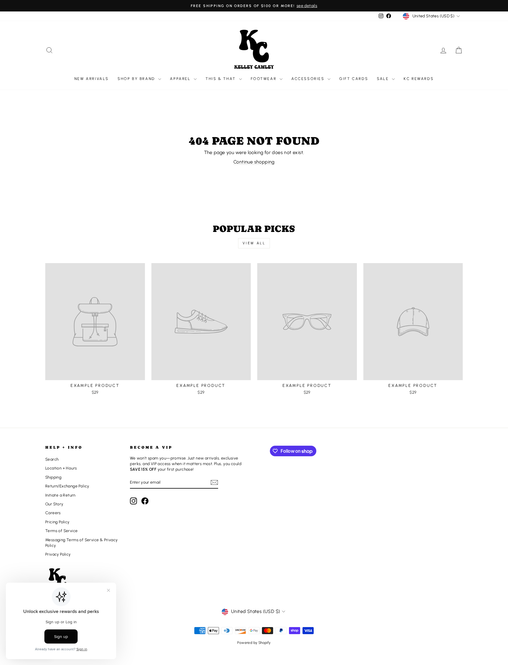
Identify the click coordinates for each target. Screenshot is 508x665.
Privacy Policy (58, 554)
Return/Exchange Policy (67, 486)
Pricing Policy (57, 521)
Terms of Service (61, 530)
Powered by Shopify (253, 643)
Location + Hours (61, 468)
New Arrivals (91, 78)
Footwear (264, 78)
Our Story (54, 504)
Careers (53, 512)
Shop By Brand (137, 78)
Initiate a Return (60, 495)
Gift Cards (353, 78)
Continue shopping (254, 162)
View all (254, 243)
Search (52, 459)
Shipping (53, 477)
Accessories (308, 78)
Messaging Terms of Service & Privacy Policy (81, 542)
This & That (221, 78)
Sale (383, 78)
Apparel (181, 78)
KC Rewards (419, 78)
